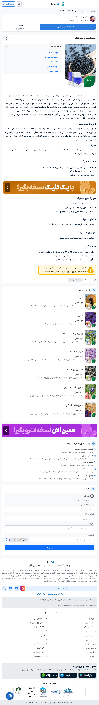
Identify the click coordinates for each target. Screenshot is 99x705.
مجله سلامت (40, 630)
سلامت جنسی (39, 639)
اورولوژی (90, 652)
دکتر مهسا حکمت (82, 16)
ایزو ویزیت (92, 10)
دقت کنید (54, 71)
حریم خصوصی (88, 630)
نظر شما (91, 523)
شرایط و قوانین (88, 626)
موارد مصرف (53, 52)
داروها (82, 10)
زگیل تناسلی (40, 648)
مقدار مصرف (53, 61)
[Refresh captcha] (18, 540)
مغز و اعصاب (89, 656)
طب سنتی (90, 639)
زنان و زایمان (89, 643)
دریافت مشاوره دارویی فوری (67, 26)
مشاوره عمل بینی (38, 652)
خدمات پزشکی (39, 618)
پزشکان (91, 618)
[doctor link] (93, 18)
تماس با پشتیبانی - (48, 594)
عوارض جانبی (52, 66)
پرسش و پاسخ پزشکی (37, 622)
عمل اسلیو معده (39, 656)
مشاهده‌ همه (62, 588)
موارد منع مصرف (51, 57)
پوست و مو (90, 648)
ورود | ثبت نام (8, 4)
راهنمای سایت (39, 626)
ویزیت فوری (89, 622)
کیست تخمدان (39, 643)
